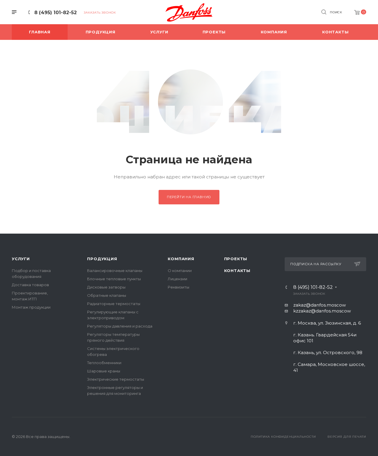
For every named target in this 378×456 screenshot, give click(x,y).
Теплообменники (104, 362)
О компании (180, 270)
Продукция (102, 258)
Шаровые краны (103, 371)
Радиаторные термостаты (113, 303)
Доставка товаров (30, 284)
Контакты (237, 270)
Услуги (21, 258)
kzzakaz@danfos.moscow (322, 311)
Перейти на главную (189, 197)
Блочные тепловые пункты (114, 278)
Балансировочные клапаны (114, 270)
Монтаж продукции (31, 307)
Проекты (235, 258)
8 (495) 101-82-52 (55, 12)
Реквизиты (178, 287)
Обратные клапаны (106, 295)
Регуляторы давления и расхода (119, 326)
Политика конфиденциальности (283, 437)
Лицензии (177, 278)
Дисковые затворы (106, 287)
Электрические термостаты (115, 379)
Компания (181, 258)
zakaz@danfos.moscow (319, 305)
